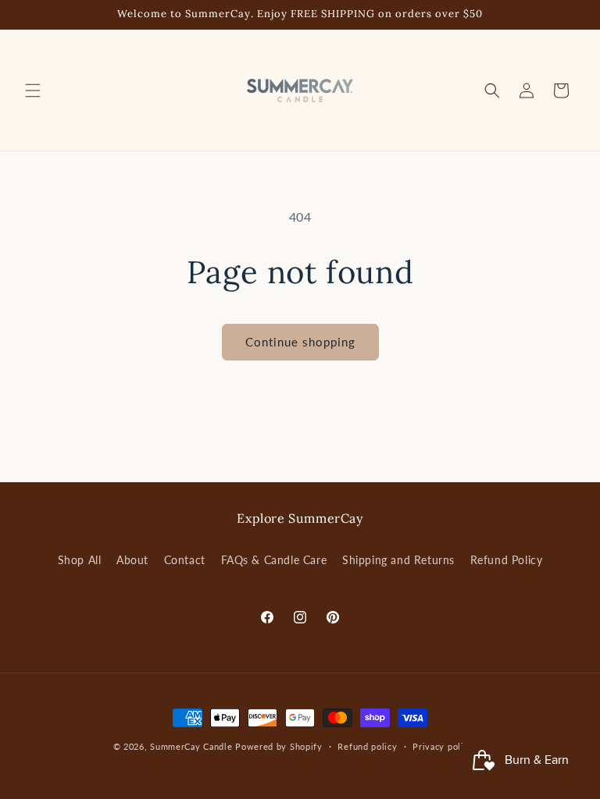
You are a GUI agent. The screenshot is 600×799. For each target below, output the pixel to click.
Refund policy (367, 746)
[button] (33, 90)
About (132, 559)
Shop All (80, 559)
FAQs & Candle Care (274, 559)
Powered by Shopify (279, 746)
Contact (184, 559)
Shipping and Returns (398, 559)
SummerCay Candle (191, 746)
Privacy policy (442, 746)
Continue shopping (300, 342)
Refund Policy (506, 559)
